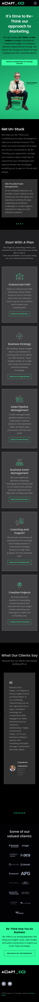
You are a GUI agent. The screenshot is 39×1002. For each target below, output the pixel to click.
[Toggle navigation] (35, 3)
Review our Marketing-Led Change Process (19, 63)
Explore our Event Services (19, 499)
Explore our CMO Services (19, 314)
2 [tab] (18, 223)
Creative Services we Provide (19, 622)
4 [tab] (22, 223)
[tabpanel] (19, 198)
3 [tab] (20, 223)
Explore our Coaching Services (19, 562)
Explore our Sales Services (19, 439)
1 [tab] (16, 223)
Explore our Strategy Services (19, 376)
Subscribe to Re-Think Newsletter (19, 953)
